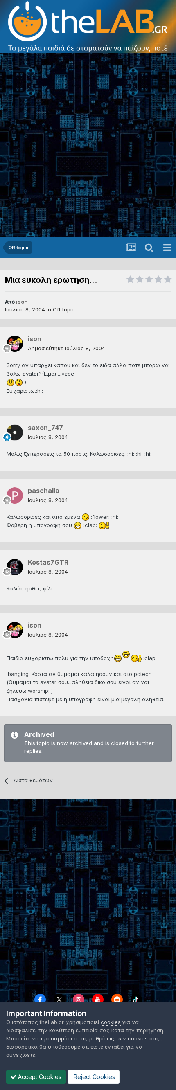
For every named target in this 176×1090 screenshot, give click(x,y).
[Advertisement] (88, 145)
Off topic (64, 309)
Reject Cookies (93, 1076)
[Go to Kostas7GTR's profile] (15, 567)
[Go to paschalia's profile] (15, 495)
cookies (111, 1022)
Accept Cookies (38, 1076)
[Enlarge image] (11, 381)
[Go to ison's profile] (15, 344)
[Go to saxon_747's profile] (15, 432)
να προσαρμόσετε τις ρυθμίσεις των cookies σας (96, 1038)
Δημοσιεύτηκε (66, 348)
